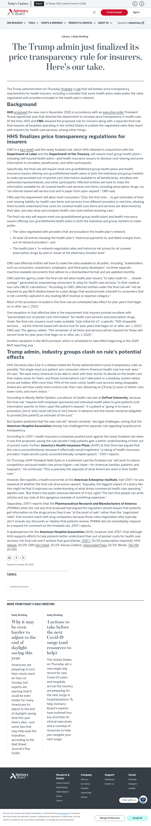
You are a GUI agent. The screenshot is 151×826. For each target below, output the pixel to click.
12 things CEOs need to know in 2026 (66, 4)
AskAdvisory (135, 23)
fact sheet (27, 149)
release (12, 545)
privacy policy (63, 813)
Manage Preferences (110, 818)
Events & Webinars (52, 23)
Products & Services (80, 23)
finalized (66, 89)
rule (78, 89)
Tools (31, 23)
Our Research (15, 23)
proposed (20, 112)
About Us (103, 23)
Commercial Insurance (19, 587)
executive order (113, 112)
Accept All (137, 818)
